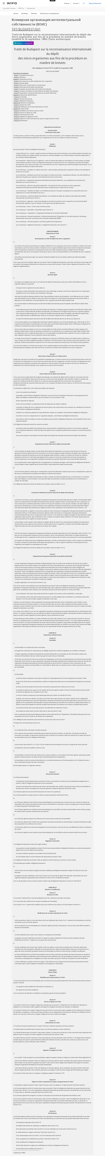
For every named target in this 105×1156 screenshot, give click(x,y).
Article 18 (17, 117)
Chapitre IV (16, 109)
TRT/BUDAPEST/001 (26, 29)
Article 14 (17, 107)
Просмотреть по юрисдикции (49, 13)
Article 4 (16, 83)
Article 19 (17, 118)
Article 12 (17, 101)
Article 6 (16, 87)
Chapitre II (16, 95)
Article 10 (17, 97)
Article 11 (17, 99)
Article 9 (16, 93)
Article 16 (17, 113)
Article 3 (16, 81)
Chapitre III (16, 103)
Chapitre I (16, 79)
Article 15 (17, 111)
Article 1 (16, 75)
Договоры (24, 13)
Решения (34, 13)
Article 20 (17, 120)
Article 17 (17, 115)
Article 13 (17, 105)
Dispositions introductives (20, 73)
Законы (15, 13)
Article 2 (16, 77)
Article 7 (16, 89)
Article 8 (16, 91)
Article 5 (16, 85)
